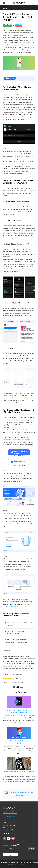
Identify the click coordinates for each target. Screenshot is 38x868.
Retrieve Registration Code (10, 825)
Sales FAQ (5, 827)
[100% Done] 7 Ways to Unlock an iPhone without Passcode (19, 773)
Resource (9, 6)
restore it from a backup (10, 606)
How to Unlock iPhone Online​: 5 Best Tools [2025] (19, 742)
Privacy (12, 862)
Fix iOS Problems (17, 6)
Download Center (10, 812)
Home (4, 6)
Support (17, 862)
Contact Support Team (9, 830)
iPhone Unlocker (8, 430)
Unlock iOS (18, 26)
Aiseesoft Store (11, 816)
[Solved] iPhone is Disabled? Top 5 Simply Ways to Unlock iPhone (19, 711)
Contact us (35, 862)
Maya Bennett (18, 24)
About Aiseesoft (4, 862)
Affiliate (29, 862)
